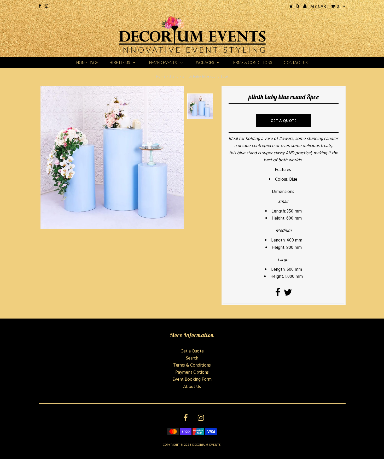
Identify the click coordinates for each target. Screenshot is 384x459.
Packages (204, 62)
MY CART (324, 6)
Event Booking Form (192, 379)
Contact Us (296, 62)
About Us (192, 386)
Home (161, 76)
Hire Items (119, 62)
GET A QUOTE (283, 121)
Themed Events (162, 62)
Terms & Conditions (251, 62)
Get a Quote (192, 351)
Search (192, 358)
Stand (174, 76)
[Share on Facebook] (277, 294)
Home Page (87, 62)
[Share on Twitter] (288, 294)
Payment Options (192, 372)
